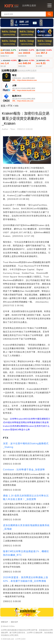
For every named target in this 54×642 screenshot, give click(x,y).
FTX (10, 106)
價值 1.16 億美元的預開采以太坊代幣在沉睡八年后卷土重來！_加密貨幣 (26, 497)
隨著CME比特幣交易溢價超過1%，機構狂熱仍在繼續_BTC (26, 553)
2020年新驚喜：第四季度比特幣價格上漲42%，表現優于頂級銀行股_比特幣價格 (25, 579)
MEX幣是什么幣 (22, 429)
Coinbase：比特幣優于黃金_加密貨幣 (24, 469)
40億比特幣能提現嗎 (15, 422)
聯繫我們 (4, 622)
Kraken (20, 419)
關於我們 (14, 622)
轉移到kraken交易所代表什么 (35, 426)
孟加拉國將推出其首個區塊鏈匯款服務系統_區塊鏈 (26, 527)
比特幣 (13, 419)
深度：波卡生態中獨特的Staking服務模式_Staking (26, 445)
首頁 (3, 106)
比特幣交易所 (20, 639)
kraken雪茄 (8, 429)
